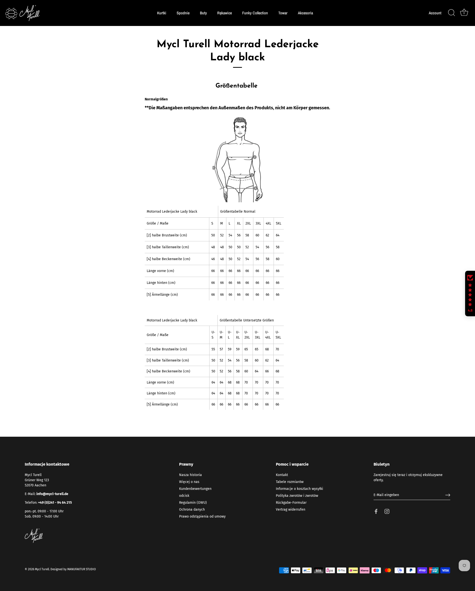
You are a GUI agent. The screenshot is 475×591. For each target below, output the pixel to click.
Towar (282, 13)
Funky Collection (255, 13)
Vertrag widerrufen (290, 509)
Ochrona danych (192, 509)
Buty (203, 13)
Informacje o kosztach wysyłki (299, 489)
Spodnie (183, 13)
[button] (470, 293)
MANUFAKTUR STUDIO (81, 569)
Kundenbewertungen (195, 489)
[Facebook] (376, 511)
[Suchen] (451, 12)
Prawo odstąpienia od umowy (202, 516)
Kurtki (161, 13)
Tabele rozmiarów (290, 482)
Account (435, 13)
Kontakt (282, 475)
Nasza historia (190, 475)
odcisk (184, 496)
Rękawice (224, 13)
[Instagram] (386, 511)
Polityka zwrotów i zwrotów (297, 496)
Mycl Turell (42, 569)
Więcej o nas (189, 482)
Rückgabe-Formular (291, 502)
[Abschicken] (447, 495)
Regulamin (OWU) (193, 502)
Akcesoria (305, 13)
